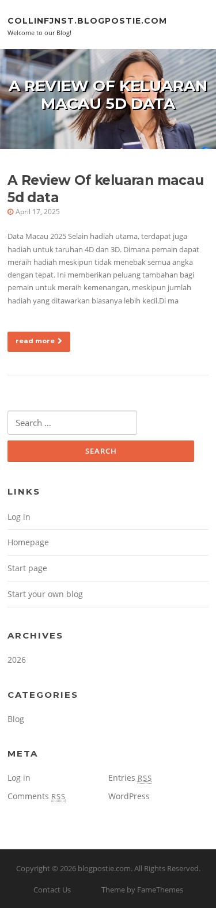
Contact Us (52, 889)
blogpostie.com (104, 868)
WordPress (129, 796)
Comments (36, 796)
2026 (16, 659)
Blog (15, 718)
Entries (130, 777)
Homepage (28, 542)
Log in (19, 516)
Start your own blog (45, 593)
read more (35, 341)
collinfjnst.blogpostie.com (87, 20)
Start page (27, 568)
